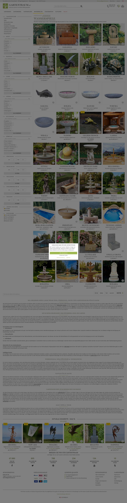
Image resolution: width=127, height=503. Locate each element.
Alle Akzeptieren (64, 253)
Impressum (68, 257)
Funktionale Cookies (63, 255)
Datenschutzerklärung (60, 257)
